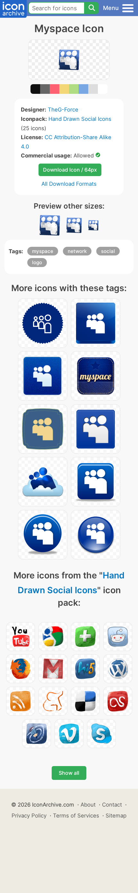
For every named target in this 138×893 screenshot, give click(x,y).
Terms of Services (76, 815)
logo (37, 262)
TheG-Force (63, 109)
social (108, 251)
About (88, 804)
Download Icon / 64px (70, 169)
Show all (69, 773)
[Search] (91, 8)
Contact (112, 804)
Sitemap (116, 815)
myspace (42, 251)
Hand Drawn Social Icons (79, 119)
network (77, 251)
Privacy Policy (29, 815)
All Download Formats (69, 184)
